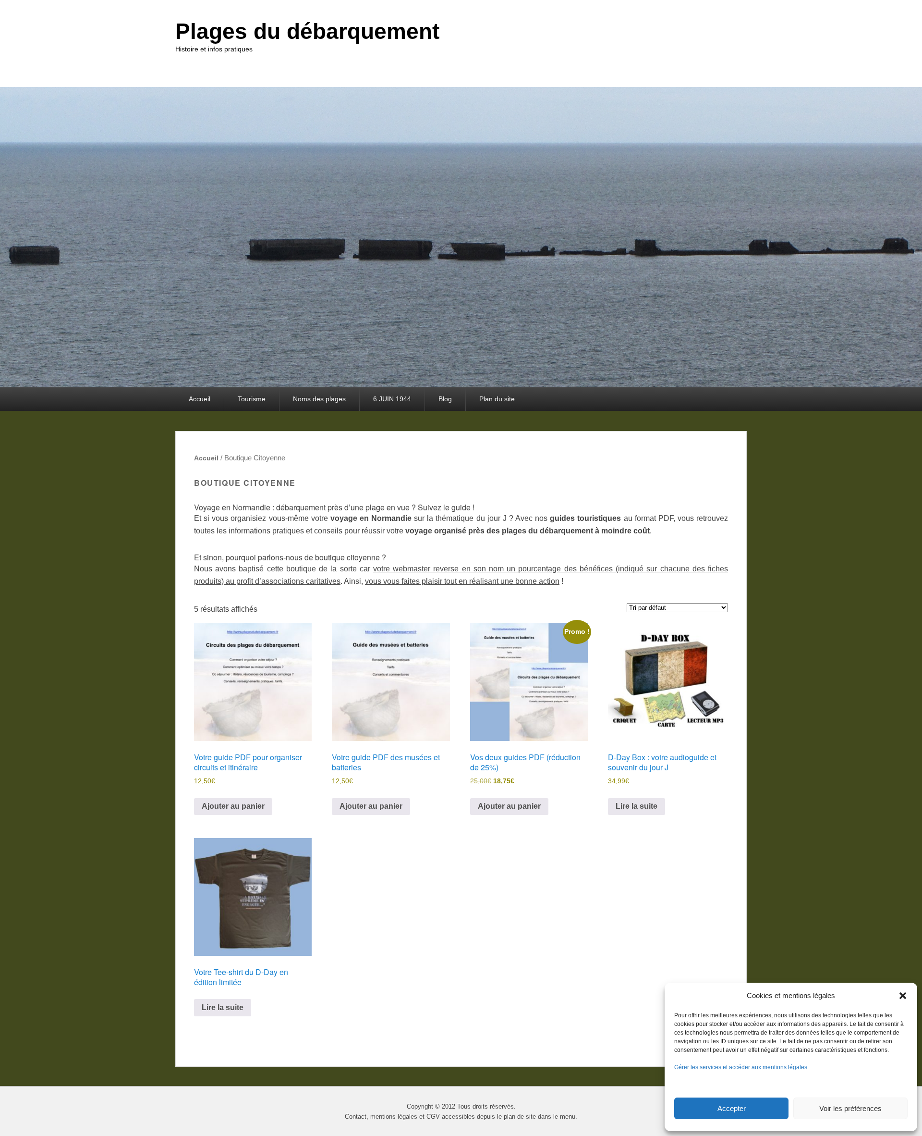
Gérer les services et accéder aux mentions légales (740, 1067)
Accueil (199, 399)
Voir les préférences (850, 1108)
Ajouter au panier (233, 806)
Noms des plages (319, 399)
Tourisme (252, 399)
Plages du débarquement (307, 31)
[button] (903, 995)
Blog (445, 399)
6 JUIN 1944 (392, 399)
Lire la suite (636, 806)
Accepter (731, 1108)
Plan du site (497, 399)
